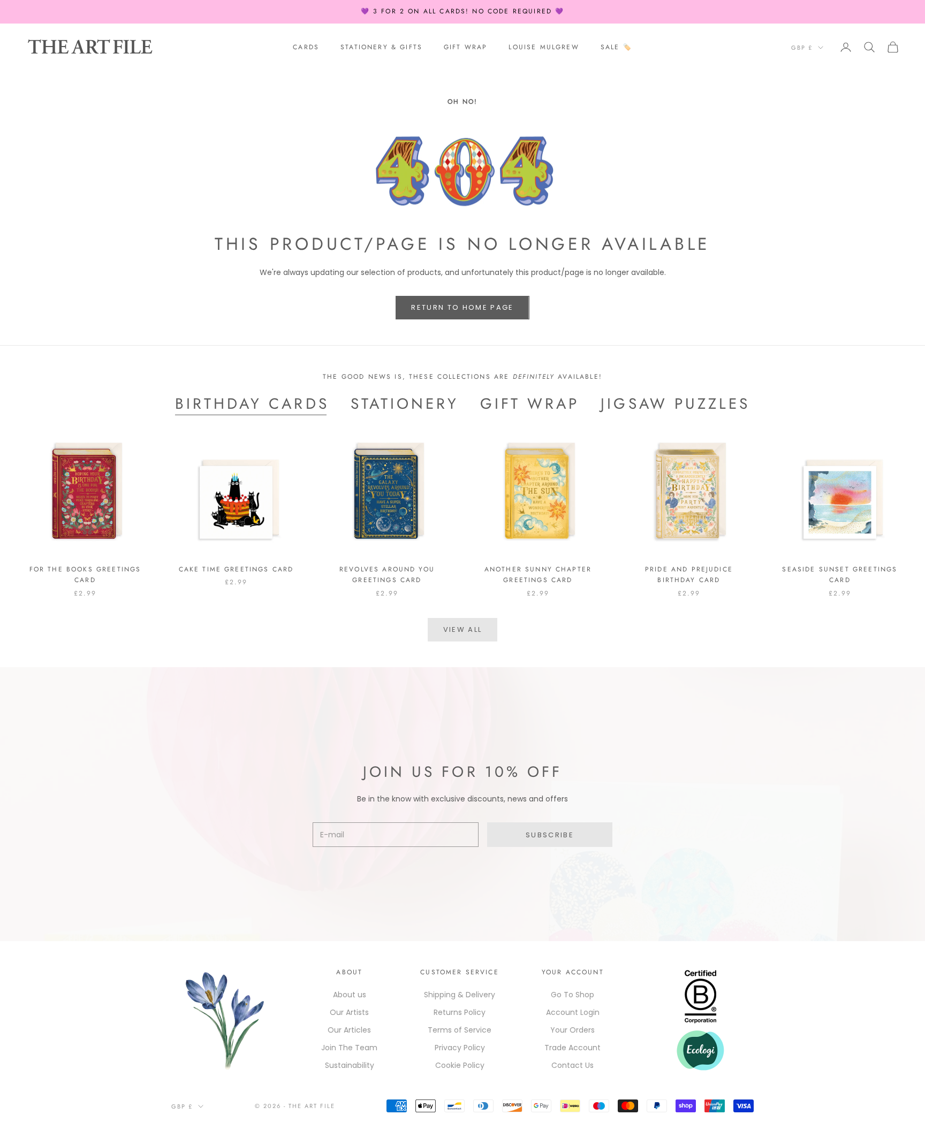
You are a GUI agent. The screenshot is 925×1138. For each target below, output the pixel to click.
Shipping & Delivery (459, 994)
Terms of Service (459, 1030)
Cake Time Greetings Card (236, 569)
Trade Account (572, 1047)
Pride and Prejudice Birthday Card (689, 574)
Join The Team (349, 1047)
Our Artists (349, 1012)
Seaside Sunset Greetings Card (839, 574)
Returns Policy (460, 1012)
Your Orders (572, 1030)
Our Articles (349, 1030)
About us (349, 994)
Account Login (573, 1012)
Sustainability (349, 1065)
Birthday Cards (252, 404)
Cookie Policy (459, 1065)
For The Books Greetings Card (85, 574)
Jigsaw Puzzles (675, 404)
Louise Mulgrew (544, 47)
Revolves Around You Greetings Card (387, 574)
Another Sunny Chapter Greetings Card (538, 574)
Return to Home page (462, 307)
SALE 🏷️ (616, 47)
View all (462, 629)
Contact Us (572, 1065)
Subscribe (550, 835)
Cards (306, 47)
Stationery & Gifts (381, 47)
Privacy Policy (460, 1047)
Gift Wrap (465, 47)
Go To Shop (572, 994)
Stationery (405, 404)
